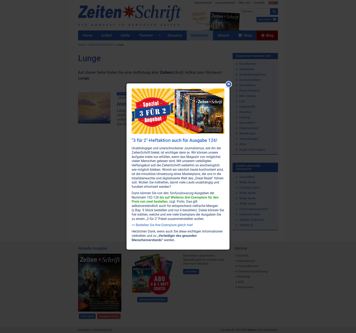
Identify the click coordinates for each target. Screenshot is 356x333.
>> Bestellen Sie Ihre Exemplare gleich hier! (162, 225)
